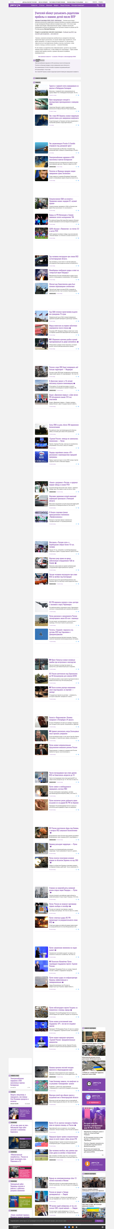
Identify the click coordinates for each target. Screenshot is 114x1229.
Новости (34, 5)
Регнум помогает (78, 5)
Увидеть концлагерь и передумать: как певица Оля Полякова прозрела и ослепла (19, 1097)
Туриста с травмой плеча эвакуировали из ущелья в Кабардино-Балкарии (64, 86)
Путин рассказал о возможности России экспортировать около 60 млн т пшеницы (63, 617)
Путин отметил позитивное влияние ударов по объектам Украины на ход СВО (63, 859)
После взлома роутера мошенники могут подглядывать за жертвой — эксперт (62, 689)
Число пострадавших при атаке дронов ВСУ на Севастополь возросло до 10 (63, 773)
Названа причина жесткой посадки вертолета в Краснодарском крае (61, 1068)
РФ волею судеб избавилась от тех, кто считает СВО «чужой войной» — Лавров (63, 1206)
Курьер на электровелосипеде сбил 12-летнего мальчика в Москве (63, 1179)
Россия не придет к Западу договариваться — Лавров (58, 1193)
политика (14, 1122)
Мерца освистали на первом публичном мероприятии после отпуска (63, 326)
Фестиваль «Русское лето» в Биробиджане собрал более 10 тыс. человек (61, 544)
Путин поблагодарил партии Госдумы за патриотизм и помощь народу (63, 1008)
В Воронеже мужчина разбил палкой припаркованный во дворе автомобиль (63, 340)
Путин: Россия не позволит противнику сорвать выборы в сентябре (62, 904)
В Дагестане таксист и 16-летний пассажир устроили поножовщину (61, 382)
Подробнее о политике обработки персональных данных (79, 1220)
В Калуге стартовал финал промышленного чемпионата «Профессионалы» (59, 514)
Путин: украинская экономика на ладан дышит (63, 948)
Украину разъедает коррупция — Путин (63, 844)
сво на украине (89, 1108)
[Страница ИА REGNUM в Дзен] (76, 1227)
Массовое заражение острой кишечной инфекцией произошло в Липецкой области (62, 498)
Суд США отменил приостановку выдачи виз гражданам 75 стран (63, 312)
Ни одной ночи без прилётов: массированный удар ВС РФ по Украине (93, 1125)
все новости (13, 1087)
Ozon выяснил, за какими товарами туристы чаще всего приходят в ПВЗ (25, 1203)
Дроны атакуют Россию (30, 2)
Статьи (41, 5)
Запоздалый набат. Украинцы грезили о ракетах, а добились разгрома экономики (17, 1187)
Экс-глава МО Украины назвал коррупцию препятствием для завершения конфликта (25, 1144)
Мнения (49, 5)
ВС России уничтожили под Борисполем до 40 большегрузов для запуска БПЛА (63, 674)
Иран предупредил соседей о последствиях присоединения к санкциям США (63, 101)
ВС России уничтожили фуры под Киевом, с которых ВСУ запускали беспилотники (64, 829)
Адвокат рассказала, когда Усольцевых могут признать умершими (64, 732)
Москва (37, 20)
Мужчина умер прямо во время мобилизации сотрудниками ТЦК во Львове (61, 560)
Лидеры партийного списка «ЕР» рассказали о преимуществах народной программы (63, 454)
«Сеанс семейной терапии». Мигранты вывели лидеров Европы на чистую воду (20, 1217)
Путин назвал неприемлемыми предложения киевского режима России (63, 746)
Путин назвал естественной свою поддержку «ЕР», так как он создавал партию (62, 1023)
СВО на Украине (43, 2)
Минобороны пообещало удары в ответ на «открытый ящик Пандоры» (25, 1113)
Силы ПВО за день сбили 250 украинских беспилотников (64, 425)
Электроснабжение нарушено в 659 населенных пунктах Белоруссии (17, 1081)
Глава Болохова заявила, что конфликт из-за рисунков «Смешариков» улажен (64, 1082)
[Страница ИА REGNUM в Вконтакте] (69, 1227)
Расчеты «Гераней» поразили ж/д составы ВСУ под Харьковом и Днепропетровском (61, 632)
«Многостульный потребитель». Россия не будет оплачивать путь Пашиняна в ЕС (19, 1157)
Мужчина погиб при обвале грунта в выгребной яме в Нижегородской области (63, 1096)
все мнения (27, 1103)
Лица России (65, 5)
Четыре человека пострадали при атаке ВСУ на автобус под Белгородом (63, 575)
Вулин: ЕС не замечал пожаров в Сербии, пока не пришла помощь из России (63, 1123)
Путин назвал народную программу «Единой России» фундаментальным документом (62, 1039)
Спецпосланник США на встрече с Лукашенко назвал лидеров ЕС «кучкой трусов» (25, 1173)
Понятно (99, 1221)
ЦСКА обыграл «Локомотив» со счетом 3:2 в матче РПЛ (64, 229)
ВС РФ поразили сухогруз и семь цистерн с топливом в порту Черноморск (63, 603)
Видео (56, 5)
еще (103, 1155)
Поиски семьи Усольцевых (75, 2)
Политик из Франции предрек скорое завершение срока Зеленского (52, 65)
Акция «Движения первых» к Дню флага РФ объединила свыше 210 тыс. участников (63, 397)
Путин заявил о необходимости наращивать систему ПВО (60, 787)
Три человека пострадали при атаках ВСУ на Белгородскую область (63, 257)
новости (38, 82)
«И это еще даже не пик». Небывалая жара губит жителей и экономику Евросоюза (19, 1128)
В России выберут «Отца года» (43, 69)
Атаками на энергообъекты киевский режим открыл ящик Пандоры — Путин (63, 888)
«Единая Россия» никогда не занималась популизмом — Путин (63, 439)
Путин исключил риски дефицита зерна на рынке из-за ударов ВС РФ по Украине (63, 801)
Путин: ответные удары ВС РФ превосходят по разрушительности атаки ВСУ (63, 920)
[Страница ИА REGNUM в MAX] (65, 1227)
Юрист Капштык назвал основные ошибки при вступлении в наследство (62, 660)
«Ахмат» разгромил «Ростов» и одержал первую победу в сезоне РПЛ (63, 483)
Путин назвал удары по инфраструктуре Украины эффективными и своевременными (63, 979)
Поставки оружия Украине (57, 2)
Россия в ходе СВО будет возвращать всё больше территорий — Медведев (63, 368)
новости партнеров (41, 78)
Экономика (22, 1197)
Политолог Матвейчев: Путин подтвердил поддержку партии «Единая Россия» (63, 963)
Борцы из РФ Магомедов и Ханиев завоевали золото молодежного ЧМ (61, 215)
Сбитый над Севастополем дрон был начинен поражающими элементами (62, 285)
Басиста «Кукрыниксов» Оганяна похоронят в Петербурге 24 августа (61, 718)
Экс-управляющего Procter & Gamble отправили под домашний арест (52, 67)
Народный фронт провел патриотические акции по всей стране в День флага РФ (63, 1137)
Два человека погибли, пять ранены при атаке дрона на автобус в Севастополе (63, 1151)
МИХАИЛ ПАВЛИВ (14, 1103)
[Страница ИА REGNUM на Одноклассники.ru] (73, 1227)
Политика (22, 1139)
